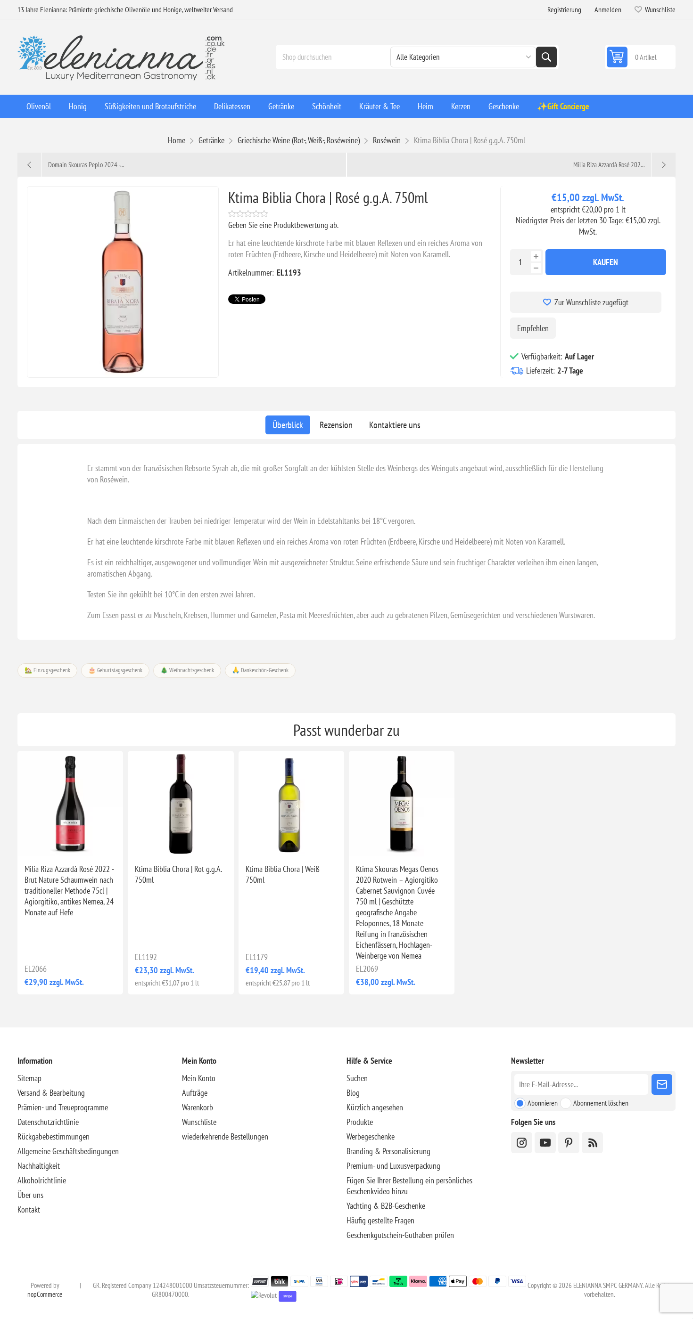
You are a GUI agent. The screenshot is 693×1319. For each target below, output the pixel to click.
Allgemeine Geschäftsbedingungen (68, 1151)
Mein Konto (198, 1078)
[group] (70, 803)
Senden (662, 1084)
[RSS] (592, 1142)
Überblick (287, 425)
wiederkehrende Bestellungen (225, 1136)
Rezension (336, 425)
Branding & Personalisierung (388, 1151)
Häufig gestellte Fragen (380, 1220)
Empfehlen (533, 328)
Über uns (30, 1194)
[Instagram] (521, 1142)
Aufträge (194, 1092)
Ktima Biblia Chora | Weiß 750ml (283, 874)
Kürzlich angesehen (374, 1107)
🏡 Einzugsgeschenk (47, 670)
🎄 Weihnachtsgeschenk (187, 670)
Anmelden (607, 9)
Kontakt (28, 1209)
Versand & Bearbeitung (51, 1092)
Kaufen (605, 262)
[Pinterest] (568, 1142)
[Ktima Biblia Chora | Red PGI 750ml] (180, 803)
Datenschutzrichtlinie (48, 1121)
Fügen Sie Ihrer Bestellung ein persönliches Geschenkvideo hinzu (409, 1186)
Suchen (546, 57)
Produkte (359, 1121)
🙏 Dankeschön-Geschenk (260, 670)
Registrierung (564, 9)
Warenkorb (197, 1107)
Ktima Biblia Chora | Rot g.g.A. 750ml (178, 874)
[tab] (287, 424)
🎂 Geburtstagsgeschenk (115, 670)
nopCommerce (44, 1294)
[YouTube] (545, 1142)
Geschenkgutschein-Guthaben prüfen (400, 1234)
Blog (353, 1092)
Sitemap (29, 1078)
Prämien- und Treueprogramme (62, 1107)
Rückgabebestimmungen (53, 1136)
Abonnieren (543, 1102)
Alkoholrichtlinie (41, 1180)
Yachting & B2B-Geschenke (385, 1205)
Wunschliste (199, 1121)
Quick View (52, 841)
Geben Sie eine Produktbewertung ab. (283, 225)
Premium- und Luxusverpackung (393, 1165)
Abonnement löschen (600, 1102)
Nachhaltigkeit (38, 1165)
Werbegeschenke (370, 1136)
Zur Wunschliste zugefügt (591, 302)
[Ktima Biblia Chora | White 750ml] (291, 803)
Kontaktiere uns (395, 425)
